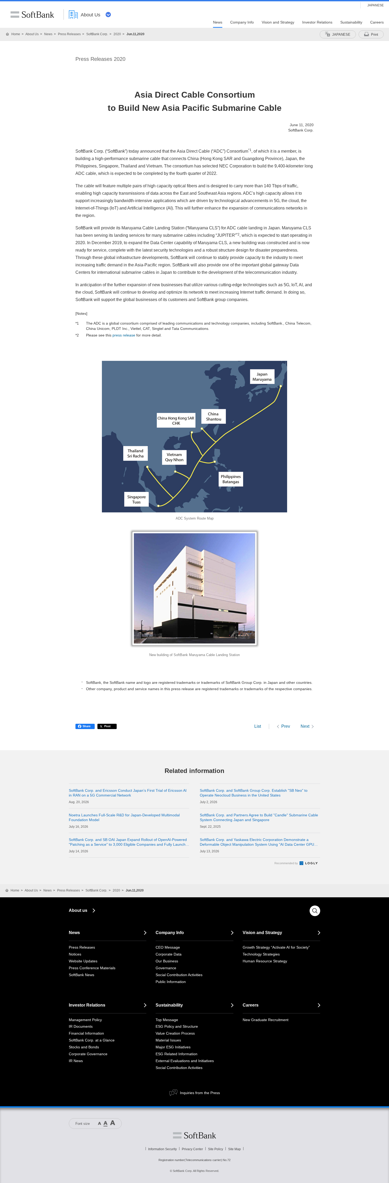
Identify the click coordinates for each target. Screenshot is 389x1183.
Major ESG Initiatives (173, 1047)
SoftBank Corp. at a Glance (92, 1040)
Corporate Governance (88, 1054)
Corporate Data (169, 954)
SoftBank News (81, 975)
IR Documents (81, 1026)
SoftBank (32, 14)
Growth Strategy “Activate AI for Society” (276, 947)
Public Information (171, 982)
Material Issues (168, 1040)
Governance (166, 968)
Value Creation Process (175, 1033)
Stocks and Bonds (84, 1047)
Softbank (194, 1135)
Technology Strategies (261, 954)
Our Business (167, 961)
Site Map (234, 1149)
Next (305, 726)
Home (15, 34)
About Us (32, 34)
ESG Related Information (176, 1054)
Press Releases (69, 34)
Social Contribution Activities (179, 975)
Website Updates (83, 961)
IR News (76, 1061)
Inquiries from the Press (200, 1093)
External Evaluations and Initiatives (185, 1061)
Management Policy (85, 1020)
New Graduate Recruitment (265, 1020)
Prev (285, 726)
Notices (75, 954)
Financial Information (86, 1033)
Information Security (162, 1149)
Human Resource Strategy (265, 961)
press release (123, 335)
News (48, 34)
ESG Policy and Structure (177, 1026)
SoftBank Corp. (97, 34)
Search (315, 911)
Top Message (167, 1020)
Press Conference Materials (92, 968)
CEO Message (168, 947)
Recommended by (286, 863)
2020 (117, 34)
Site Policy (215, 1149)
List (257, 726)
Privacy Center (192, 1149)
